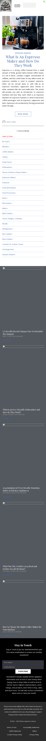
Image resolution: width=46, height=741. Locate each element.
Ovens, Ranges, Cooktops (12, 218)
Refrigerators (7, 229)
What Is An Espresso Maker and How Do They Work (23, 61)
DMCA (34, 731)
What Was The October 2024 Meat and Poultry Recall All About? (20, 567)
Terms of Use (11, 727)
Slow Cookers (7, 239)
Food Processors (9, 193)
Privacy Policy (34, 735)
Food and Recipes (9, 188)
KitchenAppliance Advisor (17, 6)
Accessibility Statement (31, 727)
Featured (5, 182)
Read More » (7, 340)
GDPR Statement (15, 731)
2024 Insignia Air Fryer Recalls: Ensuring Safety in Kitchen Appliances (21, 489)
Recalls (5, 224)
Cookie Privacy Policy (14, 735)
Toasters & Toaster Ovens (12, 244)
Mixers (4, 208)
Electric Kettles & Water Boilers (14, 172)
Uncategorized (8, 249)
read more (23, 114)
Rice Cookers (7, 234)
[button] (44, 2)
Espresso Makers (23, 53)
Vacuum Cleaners (8, 254)
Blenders (5, 146)
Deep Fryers (7, 162)
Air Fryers (6, 141)
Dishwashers (7, 167)
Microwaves (7, 203)
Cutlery (5, 157)
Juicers (4, 198)
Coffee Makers (8, 152)
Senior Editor (11, 122)
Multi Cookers (7, 213)
